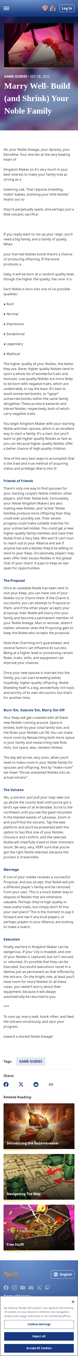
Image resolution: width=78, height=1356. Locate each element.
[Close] (73, 1301)
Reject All (39, 1336)
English (66, 1274)
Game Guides (30, 1061)
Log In (67, 8)
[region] (39, 1326)
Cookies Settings (39, 1324)
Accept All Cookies (38, 1348)
